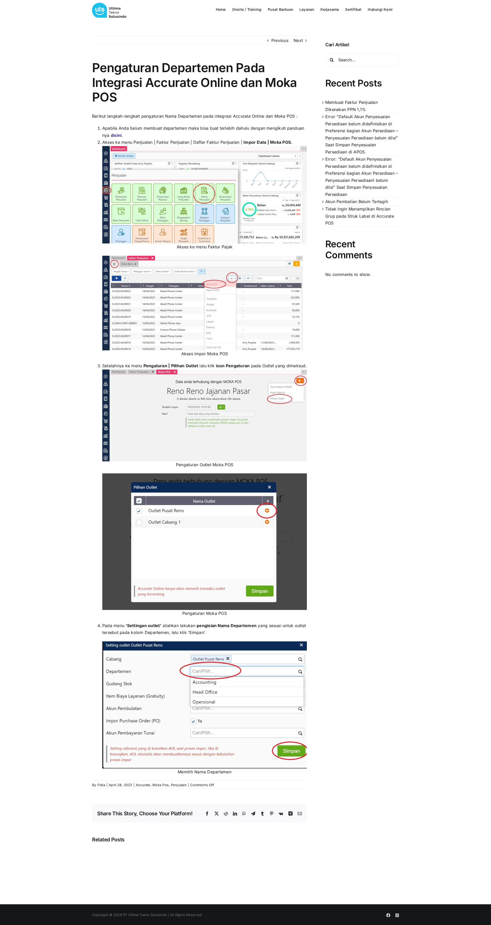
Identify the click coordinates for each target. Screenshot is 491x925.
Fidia (101, 785)
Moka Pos (160, 785)
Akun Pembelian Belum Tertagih (356, 201)
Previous (279, 40)
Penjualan (179, 785)
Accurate (143, 785)
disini (116, 135)
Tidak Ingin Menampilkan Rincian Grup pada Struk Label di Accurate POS (359, 216)
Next (298, 40)
